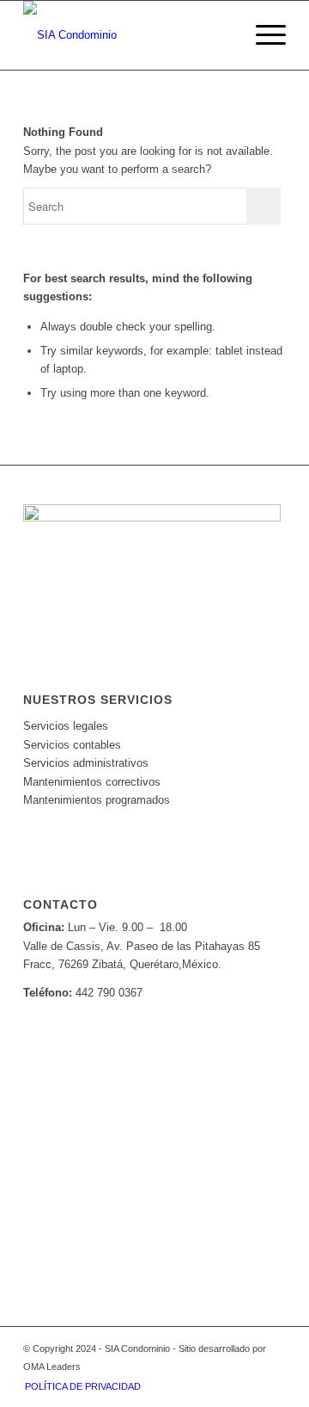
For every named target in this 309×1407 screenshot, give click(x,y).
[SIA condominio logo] (128, 35)
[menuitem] (262, 35)
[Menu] (262, 35)
